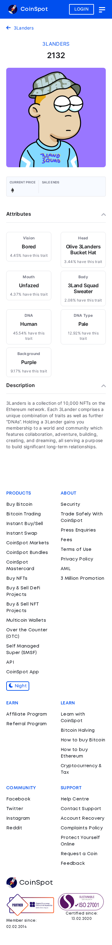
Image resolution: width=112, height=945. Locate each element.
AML (66, 569)
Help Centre (75, 799)
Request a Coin (79, 854)
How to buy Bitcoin (83, 740)
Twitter (14, 809)
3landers (55, 44)
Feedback (73, 863)
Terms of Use (76, 549)
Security (70, 504)
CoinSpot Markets (27, 543)
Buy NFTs (16, 578)
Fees (66, 540)
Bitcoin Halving (78, 730)
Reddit (14, 828)
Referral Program (26, 724)
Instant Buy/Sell (24, 524)
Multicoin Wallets (26, 620)
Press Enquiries (78, 530)
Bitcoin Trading (23, 514)
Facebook (18, 799)
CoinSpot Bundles (27, 553)
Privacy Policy (77, 559)
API (10, 662)
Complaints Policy (82, 828)
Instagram (18, 818)
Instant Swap (22, 533)
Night (20, 686)
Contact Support (81, 809)
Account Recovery (83, 818)
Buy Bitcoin (19, 504)
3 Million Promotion (83, 578)
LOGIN (81, 9)
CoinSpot (33, 9)
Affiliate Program (26, 714)
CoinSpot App (22, 672)
